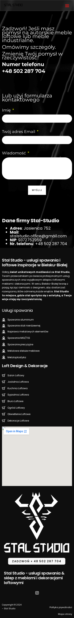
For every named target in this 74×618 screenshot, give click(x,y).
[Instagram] (37, 593)
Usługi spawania (17, 310)
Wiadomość (14, 153)
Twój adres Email (19, 131)
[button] (67, 5)
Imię (7, 110)
